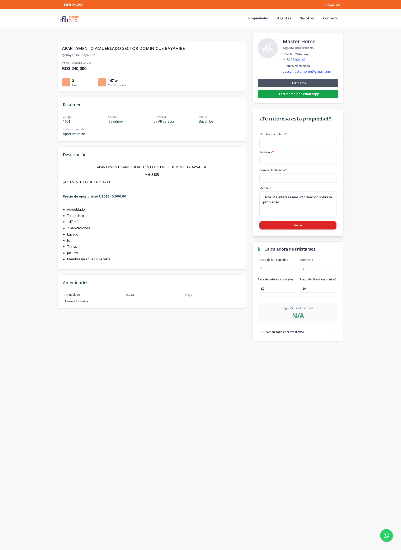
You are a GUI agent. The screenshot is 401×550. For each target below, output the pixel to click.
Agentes (284, 18)
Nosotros (307, 18)
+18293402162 (294, 59)
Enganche (306, 259)
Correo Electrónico (273, 170)
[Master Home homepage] (69, 18)
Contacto (330, 18)
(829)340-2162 (72, 4)
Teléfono (266, 152)
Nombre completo (273, 134)
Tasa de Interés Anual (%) (275, 279)
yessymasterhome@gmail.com (307, 71)
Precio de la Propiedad (273, 259)
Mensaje (265, 188)
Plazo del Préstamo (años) (318, 279)
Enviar (297, 225)
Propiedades (258, 18)
